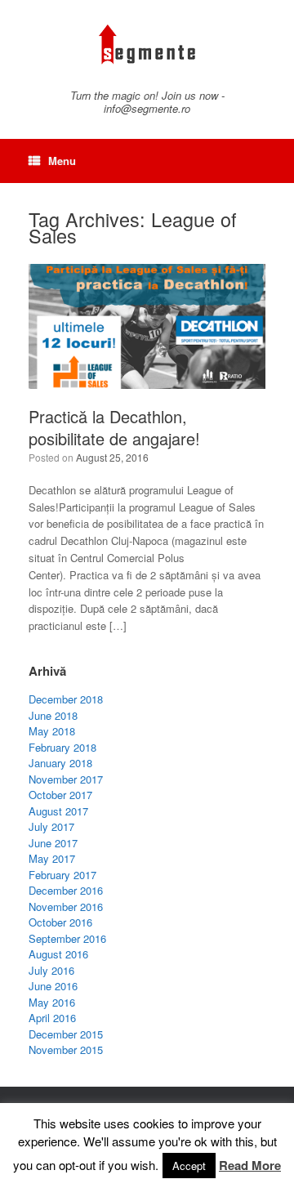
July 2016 (51, 970)
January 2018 (60, 762)
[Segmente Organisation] (147, 45)
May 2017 (52, 858)
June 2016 (53, 986)
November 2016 (66, 906)
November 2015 (66, 1049)
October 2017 (60, 794)
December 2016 (66, 890)
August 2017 (58, 811)
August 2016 (58, 954)
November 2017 (66, 779)
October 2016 (60, 922)
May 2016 (52, 1002)
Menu (62, 160)
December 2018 (66, 699)
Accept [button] (189, 1165)
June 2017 (53, 843)
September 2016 (67, 938)
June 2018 (53, 715)
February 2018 (62, 747)
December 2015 (66, 1034)
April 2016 (52, 1017)
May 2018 (52, 731)
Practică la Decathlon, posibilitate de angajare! (114, 427)
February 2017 (62, 874)
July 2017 (51, 826)
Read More (250, 1165)
